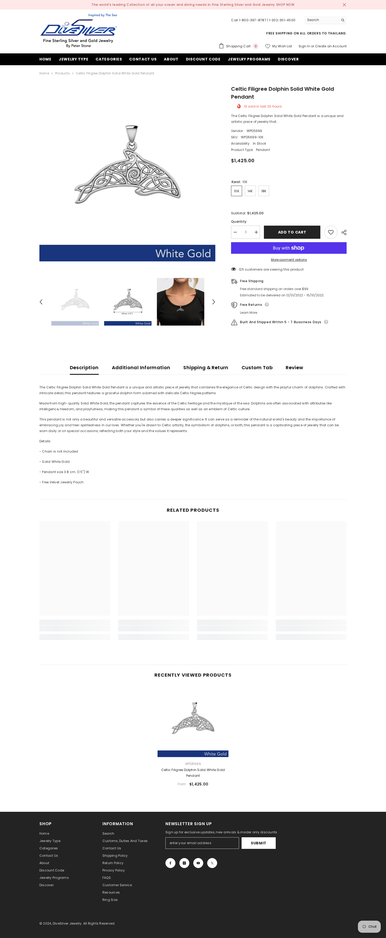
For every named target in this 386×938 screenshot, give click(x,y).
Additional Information (141, 367)
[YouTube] (198, 863)
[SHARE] (342, 232)
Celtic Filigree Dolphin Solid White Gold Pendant (193, 773)
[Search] (326, 20)
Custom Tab (257, 367)
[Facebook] (170, 863)
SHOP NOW (285, 4)
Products (62, 73)
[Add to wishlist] (330, 232)
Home (44, 73)
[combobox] (321, 20)
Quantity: (239, 221)
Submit (259, 843)
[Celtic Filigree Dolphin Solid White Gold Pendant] (193, 721)
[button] (41, 302)
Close (344, 5)
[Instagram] (184, 863)
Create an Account (331, 46)
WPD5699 (254, 131)
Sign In (304, 46)
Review (294, 367)
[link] (74, 628)
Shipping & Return (205, 367)
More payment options (289, 259)
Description (84, 367)
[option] (127, 173)
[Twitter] (212, 863)
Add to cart (292, 232)
